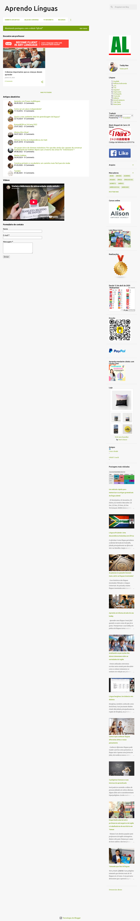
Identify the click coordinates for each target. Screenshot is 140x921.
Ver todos (83, 28)
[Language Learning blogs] (121, 278)
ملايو (114, 85)
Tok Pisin (117, 102)
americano (125, 187)
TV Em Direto (48, 20)
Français (116, 96)
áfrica (120, 179)
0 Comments (8, 81)
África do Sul (128, 179)
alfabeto (113, 183)
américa (120, 183)
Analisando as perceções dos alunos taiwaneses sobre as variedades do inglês (119, 656)
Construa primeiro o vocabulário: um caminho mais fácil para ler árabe (42, 163)
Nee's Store (123, 440)
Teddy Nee (124, 65)
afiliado (112, 179)
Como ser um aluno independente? (28, 109)
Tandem (17, 171)
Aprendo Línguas (31, 8)
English (116, 81)
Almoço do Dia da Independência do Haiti (30, 140)
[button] (42, 82)
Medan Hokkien (20, 155)
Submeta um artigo (12, 20)
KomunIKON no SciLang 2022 (25, 124)
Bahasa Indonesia (120, 83)
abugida (118, 175)
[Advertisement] (99, 65)
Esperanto (117, 92)
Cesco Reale (113, 451)
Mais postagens (46, 92)
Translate (126, 118)
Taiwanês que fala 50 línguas (119, 866)
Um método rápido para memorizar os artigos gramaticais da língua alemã (121, 493)
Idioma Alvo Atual (21, 132)
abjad (112, 175)
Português (117, 94)
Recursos (61, 20)
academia (127, 175)
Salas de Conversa (31, 20)
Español (116, 90)
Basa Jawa (117, 104)
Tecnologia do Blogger (71, 918)
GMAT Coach (114, 457)
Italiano (116, 98)
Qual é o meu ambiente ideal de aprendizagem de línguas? (37, 117)
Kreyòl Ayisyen (119, 100)
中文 (114, 88)
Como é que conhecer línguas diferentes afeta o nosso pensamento (119, 740)
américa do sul (114, 187)
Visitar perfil (124, 69)
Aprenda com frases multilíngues (27, 101)
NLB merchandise (122, 437)
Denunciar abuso (115, 890)
